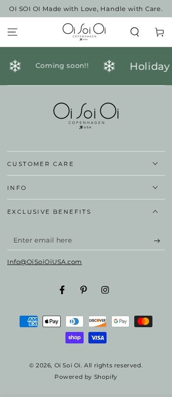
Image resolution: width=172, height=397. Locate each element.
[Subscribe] (159, 240)
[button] (134, 32)
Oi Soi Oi (67, 365)
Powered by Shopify (86, 376)
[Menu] (12, 32)
